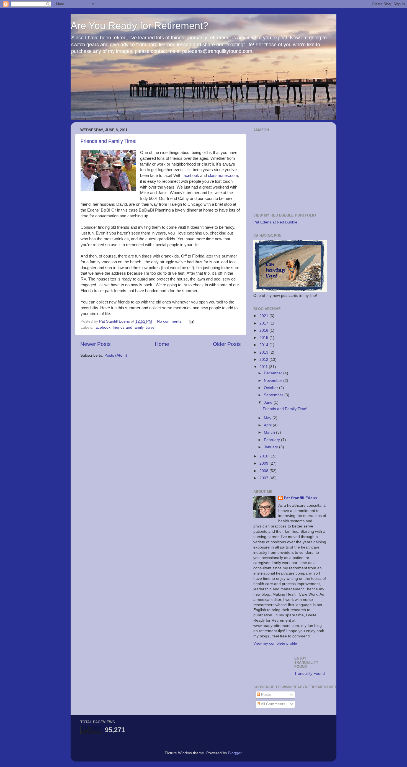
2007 (264, 478)
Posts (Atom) (115, 355)
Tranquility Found (309, 673)
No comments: (170, 321)
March (270, 432)
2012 (264, 359)
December (273, 373)
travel (150, 327)
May (268, 418)
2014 (264, 345)
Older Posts (227, 344)
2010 (264, 456)
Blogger (234, 753)
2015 (264, 338)
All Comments (272, 704)
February (272, 440)
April (268, 425)
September (274, 395)
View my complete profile (275, 643)
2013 (264, 352)
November (273, 381)
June (269, 402)
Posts (265, 695)
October (271, 388)
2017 (264, 323)
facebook (190, 175)
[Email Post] (191, 321)
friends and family (128, 327)
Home (162, 344)
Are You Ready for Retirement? (139, 25)
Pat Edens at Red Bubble (275, 222)
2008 (264, 471)
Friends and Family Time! (108, 141)
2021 (264, 316)
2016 (264, 330)
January (271, 447)
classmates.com (223, 175)
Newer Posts (95, 344)
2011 (264, 367)
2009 (264, 463)
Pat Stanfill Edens (300, 498)
